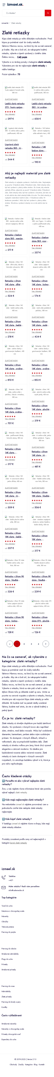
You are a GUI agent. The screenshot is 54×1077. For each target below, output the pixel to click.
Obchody (13, 1064)
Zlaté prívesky (7, 996)
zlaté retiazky (21, 792)
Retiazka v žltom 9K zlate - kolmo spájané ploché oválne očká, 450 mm (14, 619)
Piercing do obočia (9, 948)
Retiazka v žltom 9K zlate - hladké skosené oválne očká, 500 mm (41, 578)
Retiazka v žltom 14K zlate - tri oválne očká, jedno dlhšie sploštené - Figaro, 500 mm (41, 453)
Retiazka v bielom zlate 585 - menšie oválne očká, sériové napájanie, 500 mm (13, 236)
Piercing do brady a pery (11, 1002)
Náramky (5, 916)
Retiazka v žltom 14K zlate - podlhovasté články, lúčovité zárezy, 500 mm (14, 451)
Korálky (4, 1007)
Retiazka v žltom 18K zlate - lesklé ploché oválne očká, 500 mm (14, 535)
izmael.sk (15, 4)
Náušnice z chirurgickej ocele (13, 911)
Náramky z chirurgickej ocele (13, 1029)
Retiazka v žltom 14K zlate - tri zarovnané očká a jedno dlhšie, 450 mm (13, 494)
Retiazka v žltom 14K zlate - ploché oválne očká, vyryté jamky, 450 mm (41, 407)
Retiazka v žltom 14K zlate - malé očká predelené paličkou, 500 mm (40, 323)
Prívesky (5, 964)
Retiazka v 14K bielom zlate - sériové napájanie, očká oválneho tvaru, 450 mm (40, 149)
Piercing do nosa (8, 986)
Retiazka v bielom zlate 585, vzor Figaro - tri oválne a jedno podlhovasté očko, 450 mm (41, 239)
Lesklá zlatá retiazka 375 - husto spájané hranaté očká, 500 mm (14, 105)
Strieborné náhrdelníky (10, 954)
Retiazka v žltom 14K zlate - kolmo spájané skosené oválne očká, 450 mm (40, 282)
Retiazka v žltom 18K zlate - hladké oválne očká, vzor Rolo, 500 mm (40, 494)
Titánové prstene (8, 927)
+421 (11, 880)
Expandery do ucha (9, 1039)
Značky (21, 1064)
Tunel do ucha (7, 906)
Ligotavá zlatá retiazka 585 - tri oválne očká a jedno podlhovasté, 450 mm (14, 146)
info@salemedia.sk (16, 890)
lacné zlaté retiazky (18, 842)
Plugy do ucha (7, 959)
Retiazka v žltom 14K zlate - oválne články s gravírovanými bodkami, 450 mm (13, 367)
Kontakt (41, 1064)
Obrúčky (5, 921)
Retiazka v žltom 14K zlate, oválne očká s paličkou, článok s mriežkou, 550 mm (14, 410)
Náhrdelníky (6, 991)
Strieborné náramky (9, 1023)
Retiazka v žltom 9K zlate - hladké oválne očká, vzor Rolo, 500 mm (14, 578)
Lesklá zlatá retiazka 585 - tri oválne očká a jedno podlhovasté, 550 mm (41, 105)
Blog (35, 1064)
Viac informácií (10, 114)
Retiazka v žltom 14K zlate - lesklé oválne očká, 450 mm (13, 323)
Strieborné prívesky (9, 969)
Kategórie (28, 1064)
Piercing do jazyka (9, 932)
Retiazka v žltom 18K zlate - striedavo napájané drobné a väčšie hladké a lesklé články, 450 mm (41, 537)
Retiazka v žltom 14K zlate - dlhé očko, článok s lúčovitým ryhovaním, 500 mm (14, 282)
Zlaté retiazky (16, 23)
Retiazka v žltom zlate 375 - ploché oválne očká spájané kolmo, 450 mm (41, 619)
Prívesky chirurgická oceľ (11, 1034)
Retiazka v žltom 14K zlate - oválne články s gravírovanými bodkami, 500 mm (40, 367)
